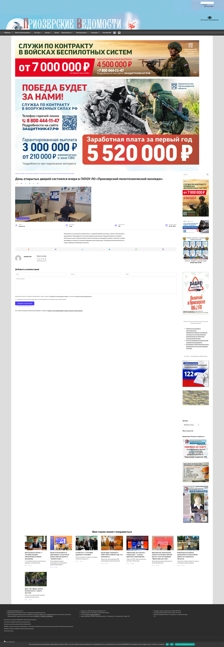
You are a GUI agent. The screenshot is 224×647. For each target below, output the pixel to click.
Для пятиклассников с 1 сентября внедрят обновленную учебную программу (33, 555)
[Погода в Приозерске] (207, 3)
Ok (167, 644)
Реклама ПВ (107, 32)
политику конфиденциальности (83, 296)
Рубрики (7, 32)
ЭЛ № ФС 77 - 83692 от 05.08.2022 (43, 616)
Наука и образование (23, 218)
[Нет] (222, 644)
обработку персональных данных (59, 296)
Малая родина (81, 32)
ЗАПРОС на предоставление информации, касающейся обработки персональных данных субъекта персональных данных (38, 626)
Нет (172, 644)
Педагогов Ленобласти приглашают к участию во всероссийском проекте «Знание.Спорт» (59, 555)
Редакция (94, 32)
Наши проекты (66, 32)
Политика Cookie (8, 631)
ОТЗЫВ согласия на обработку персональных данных (19, 628)
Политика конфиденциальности (185, 644)
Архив (57, 32)
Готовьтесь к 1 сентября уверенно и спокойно (84, 553)
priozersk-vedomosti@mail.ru (92, 614)
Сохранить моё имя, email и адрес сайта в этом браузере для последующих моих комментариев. (41, 299)
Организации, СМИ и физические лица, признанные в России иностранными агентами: (197, 346)
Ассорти (37, 32)
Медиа (47, 32)
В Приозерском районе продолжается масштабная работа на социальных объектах (187, 555)
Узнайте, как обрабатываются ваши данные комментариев (64, 310)
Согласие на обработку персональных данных (17, 622)
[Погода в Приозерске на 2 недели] (208, 6)
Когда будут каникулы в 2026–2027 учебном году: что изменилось (112, 554)
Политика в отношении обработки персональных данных (20, 619)
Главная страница (20, 173)
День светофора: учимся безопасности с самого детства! (34, 590)
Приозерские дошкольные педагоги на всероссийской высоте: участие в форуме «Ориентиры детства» (162, 555)
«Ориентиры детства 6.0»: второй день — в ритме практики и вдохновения (135, 554)
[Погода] (204, 4)
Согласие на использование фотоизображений (17, 624)
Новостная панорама (22, 32)
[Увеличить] (206, 222)
